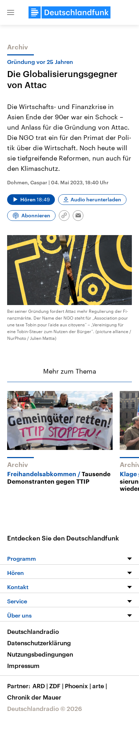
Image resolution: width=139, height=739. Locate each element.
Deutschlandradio (33, 631)
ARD (40, 685)
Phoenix (78, 685)
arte (99, 685)
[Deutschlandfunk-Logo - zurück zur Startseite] (69, 12)
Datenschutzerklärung (39, 642)
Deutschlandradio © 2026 (44, 708)
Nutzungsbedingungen (40, 654)
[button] (10, 12)
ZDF (56, 685)
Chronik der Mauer (34, 697)
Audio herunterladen (96, 199)
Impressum (23, 665)
